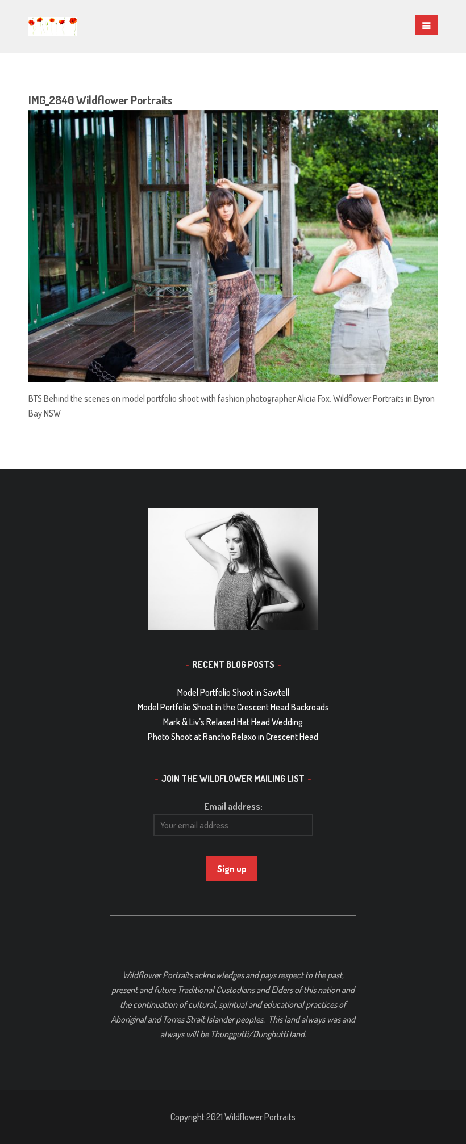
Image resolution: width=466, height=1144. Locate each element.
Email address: (233, 806)
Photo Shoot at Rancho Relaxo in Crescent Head (233, 736)
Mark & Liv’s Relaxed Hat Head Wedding (233, 721)
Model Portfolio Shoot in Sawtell (233, 692)
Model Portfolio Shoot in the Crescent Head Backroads (233, 707)
